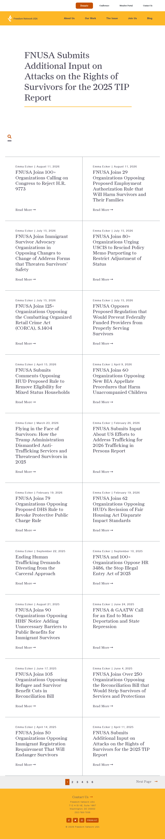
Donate (84, 5)
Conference (104, 5)
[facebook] (69, 820)
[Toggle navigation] (9, 136)
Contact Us (147, 5)
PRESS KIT (92, 820)
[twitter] (75, 820)
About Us (69, 18)
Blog (149, 18)
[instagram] (81, 820)
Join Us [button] (132, 18)
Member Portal (126, 5)
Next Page (144, 781)
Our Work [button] (90, 18)
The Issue (112, 18)
